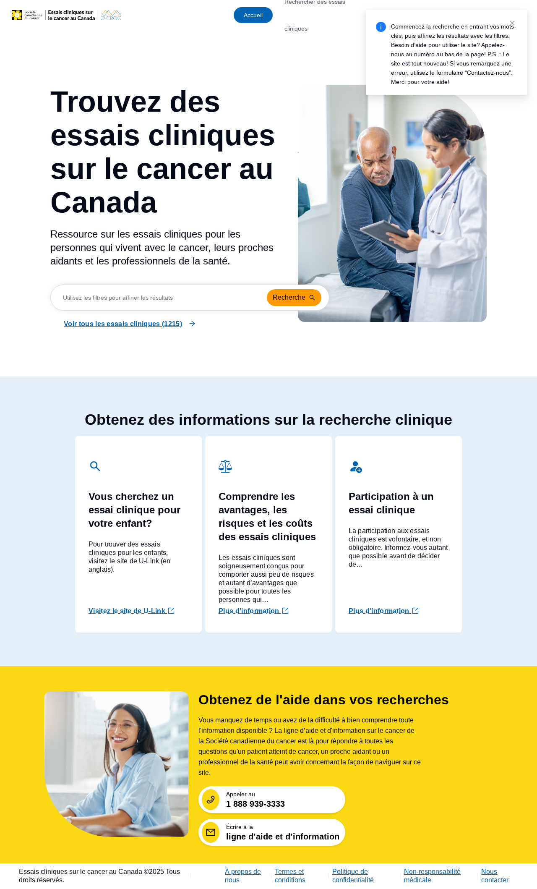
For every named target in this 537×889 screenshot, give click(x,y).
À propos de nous (243, 876)
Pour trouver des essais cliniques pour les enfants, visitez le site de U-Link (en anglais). (130, 557)
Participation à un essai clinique (391, 503)
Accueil (253, 15)
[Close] (512, 23)
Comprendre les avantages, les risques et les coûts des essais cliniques (267, 516)
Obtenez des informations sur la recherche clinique (268, 419)
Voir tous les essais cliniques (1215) (123, 323)
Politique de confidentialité (353, 876)
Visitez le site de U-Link (127, 610)
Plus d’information (250, 610)
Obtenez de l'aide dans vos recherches (323, 699)
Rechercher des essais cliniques (314, 15)
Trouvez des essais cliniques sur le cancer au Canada (162, 152)
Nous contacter (494, 876)
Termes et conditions (290, 876)
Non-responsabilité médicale (432, 876)
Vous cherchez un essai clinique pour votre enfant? (134, 510)
